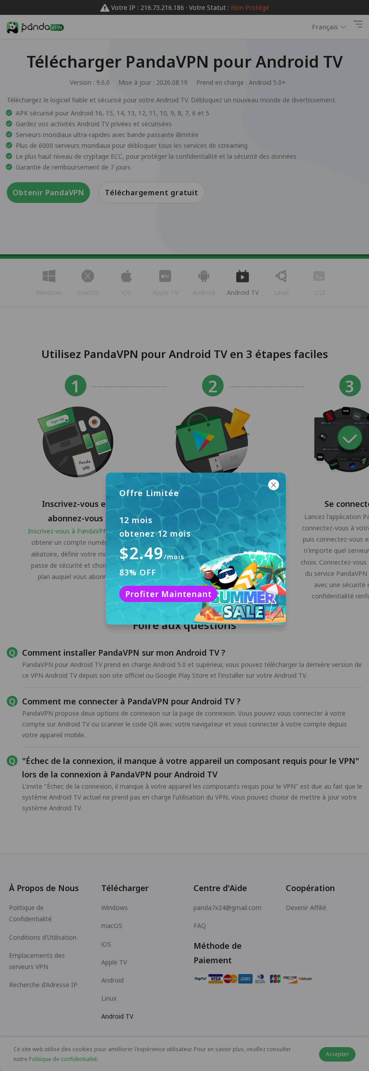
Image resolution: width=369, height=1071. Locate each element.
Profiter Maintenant (168, 593)
